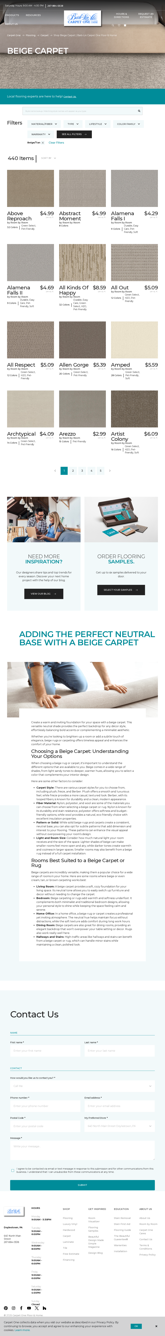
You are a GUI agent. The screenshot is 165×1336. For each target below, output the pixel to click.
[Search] (139, 111)
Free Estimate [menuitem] (71, 1253)
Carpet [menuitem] (67, 1236)
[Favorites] (119, 25)
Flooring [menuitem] (68, 1218)
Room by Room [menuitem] (148, 1224)
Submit (82, 1185)
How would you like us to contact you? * (32, 1078)
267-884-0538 (55, 5)
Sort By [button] (46, 158)
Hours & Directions (121, 15)
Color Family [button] (126, 124)
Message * (16, 1138)
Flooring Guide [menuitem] (122, 1230)
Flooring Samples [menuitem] (93, 1229)
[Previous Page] (55, 471)
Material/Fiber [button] (41, 124)
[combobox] (79, 111)
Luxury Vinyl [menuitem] (70, 1224)
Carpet (45, 35)
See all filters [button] (72, 134)
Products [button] (12, 15)
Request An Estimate (146, 15)
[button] (113, 25)
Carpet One (14, 35)
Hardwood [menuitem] (69, 1230)
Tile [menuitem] (65, 1247)
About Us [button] (11, 24)
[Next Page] (110, 471)
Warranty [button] (38, 134)
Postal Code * (17, 1118)
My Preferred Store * (95, 1118)
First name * (17, 1042)
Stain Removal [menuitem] (122, 1218)
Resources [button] (33, 15)
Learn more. (22, 1330)
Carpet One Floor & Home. (28, 1315)
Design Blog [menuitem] (95, 1252)
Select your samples (118, 589)
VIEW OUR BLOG (40, 593)
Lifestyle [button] (95, 124)
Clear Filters (56, 142)
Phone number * (19, 1098)
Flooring (30, 35)
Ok (136, 1326)
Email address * (93, 1098)
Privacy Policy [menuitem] (147, 1254)
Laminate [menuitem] (68, 1242)
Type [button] (71, 124)
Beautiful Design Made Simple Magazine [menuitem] (96, 1241)
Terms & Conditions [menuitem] (145, 1247)
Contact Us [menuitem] (145, 1239)
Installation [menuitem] (120, 1251)
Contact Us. (69, 96)
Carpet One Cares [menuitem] (146, 1232)
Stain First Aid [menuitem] (122, 1224)
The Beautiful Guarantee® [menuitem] (122, 1238)
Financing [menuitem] (68, 1259)
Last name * (91, 1042)
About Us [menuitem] (144, 1218)
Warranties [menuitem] (120, 1245)
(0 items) (125, 25)
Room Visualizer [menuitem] (94, 1220)
